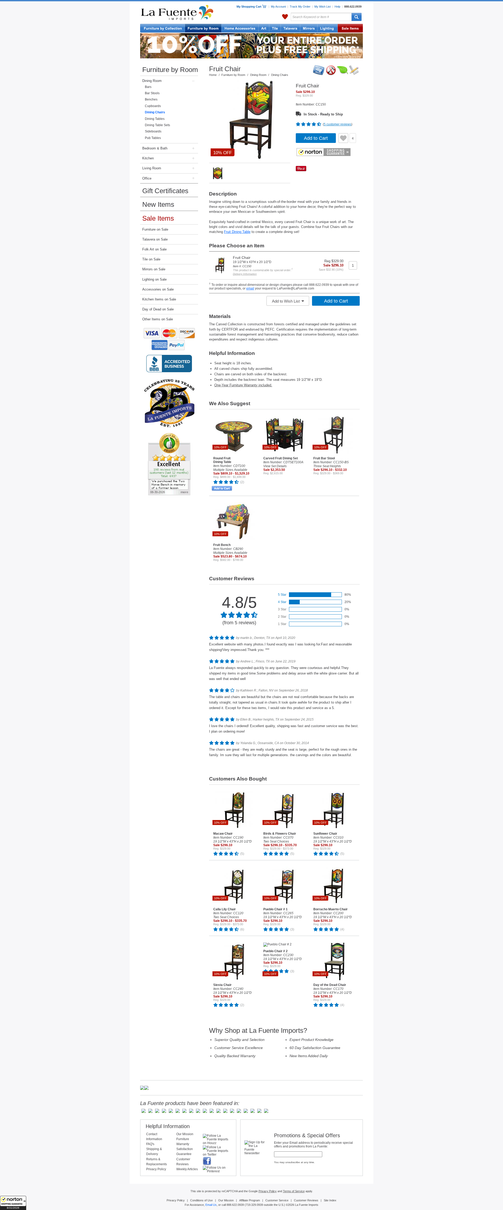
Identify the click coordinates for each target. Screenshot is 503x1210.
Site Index (330, 1200)
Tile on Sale (151, 259)
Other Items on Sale (157, 319)
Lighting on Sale (154, 279)
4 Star (282, 602)
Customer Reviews (306, 1200)
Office (146, 178)
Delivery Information (245, 273)
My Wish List (322, 6)
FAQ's (150, 1144)
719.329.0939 (254, 1204)
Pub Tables (153, 138)
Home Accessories (240, 28)
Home (213, 74)
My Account (278, 6)
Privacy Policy (156, 1169)
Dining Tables (155, 119)
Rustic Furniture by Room (203, 28)
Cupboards (153, 106)
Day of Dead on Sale (158, 309)
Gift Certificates (165, 191)
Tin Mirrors (309, 28)
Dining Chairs (155, 112)
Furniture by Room (170, 70)
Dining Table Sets (157, 125)
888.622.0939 (353, 6)
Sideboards (153, 131)
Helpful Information (168, 1126)
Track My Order (300, 6)
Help (337, 6)
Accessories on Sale (158, 289)
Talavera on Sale (155, 239)
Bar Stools (152, 93)
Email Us (211, 1204)
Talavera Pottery (290, 28)
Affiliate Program (249, 1200)
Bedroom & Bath (154, 148)
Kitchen (148, 158)
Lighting (328, 28)
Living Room (151, 168)
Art (264, 28)
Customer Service (276, 1200)
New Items (158, 204)
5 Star (282, 594)
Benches (151, 99)
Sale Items (350, 28)
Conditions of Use (201, 1200)
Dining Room (152, 81)
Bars (148, 87)
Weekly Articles (187, 1169)
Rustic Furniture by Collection (162, 28)
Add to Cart (316, 138)
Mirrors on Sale (153, 269)
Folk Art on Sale (154, 249)
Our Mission (184, 1134)
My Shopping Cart (249, 6)
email (250, 288)
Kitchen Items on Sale (159, 299)
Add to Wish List (286, 301)
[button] (13, 1203)
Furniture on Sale (155, 229)
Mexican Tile (275, 28)
